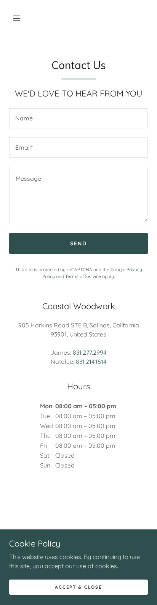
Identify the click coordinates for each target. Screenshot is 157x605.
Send (78, 243)
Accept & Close (78, 587)
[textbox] (78, 118)
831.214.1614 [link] (91, 361)
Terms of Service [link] (83, 276)
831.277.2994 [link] (89, 352)
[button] (16, 18)
